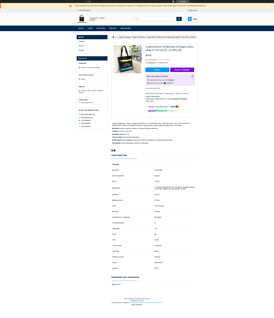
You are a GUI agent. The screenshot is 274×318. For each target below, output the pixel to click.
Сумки (90, 28)
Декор (81, 28)
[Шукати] (179, 19)
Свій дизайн (125, 28)
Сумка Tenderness (138, 37)
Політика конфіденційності (154, 302)
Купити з (178, 70)
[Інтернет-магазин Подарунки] (82, 23)
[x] (114, 151)
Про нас (81, 46)
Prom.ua (147, 298)
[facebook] (112, 151)
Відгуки (81, 50)
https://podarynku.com (88, 114)
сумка (134, 123)
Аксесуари (100, 28)
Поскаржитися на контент (137, 302)
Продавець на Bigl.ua (137, 300)
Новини (81, 41)
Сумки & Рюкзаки (124, 37)
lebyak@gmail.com (87, 117)
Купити (157, 70)
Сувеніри (112, 28)
